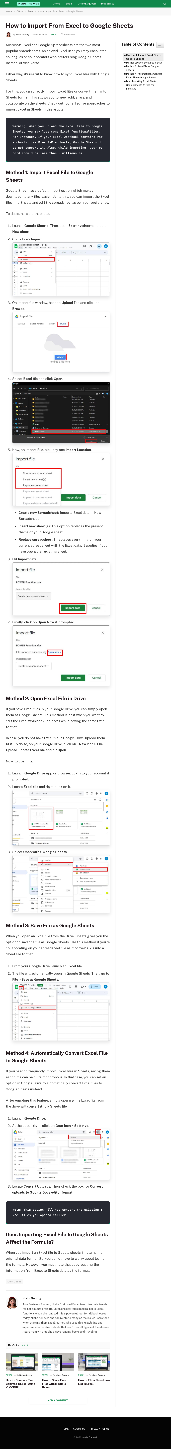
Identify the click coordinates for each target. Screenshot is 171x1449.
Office (56, 3)
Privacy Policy (100, 1429)
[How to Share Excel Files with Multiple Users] (58, 1362)
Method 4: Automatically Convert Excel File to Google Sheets (144, 76)
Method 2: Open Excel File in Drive (144, 62)
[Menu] (7, 4)
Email (69, 3)
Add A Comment (58, 1400)
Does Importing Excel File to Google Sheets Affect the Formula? (141, 85)
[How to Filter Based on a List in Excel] (94, 1362)
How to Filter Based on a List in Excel (94, 1382)
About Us (79, 1429)
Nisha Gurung (22, 34)
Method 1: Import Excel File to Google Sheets (143, 57)
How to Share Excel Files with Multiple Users (54, 1384)
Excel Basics (14, 1281)
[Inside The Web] (28, 4)
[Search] (164, 4)
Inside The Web (90, 1437)
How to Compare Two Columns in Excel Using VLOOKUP (20, 1384)
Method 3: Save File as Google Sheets (142, 68)
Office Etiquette (86, 3)
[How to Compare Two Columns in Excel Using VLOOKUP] (22, 1362)
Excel (54, 34)
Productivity (107, 3)
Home (65, 1429)
